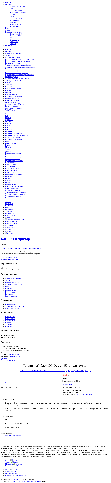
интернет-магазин (34, 481)
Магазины (9, 464)
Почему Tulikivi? (16, 34)
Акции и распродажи (17, 6)
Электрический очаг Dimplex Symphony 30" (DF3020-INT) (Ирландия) (68, 371)
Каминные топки (16, 18)
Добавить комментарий (14, 435)
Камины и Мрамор (19, 481)
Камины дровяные (16, 10)
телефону (49, 456)
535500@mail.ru (14, 354)
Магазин (8, 5)
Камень (12, 14)
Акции (7, 30)
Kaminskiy (14, 479)
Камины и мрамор (15, 239)
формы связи (35, 456)
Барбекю (13, 16)
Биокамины (14, 22)
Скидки (8, 462)
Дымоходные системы (18, 12)
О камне (13, 44)
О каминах (14, 42)
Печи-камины (15, 20)
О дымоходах (14, 40)
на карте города (14, 356)
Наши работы (10, 28)
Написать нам (10, 466)
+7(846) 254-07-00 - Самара (32, 248)
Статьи (7, 460)
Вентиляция (14, 26)
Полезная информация (13, 32)
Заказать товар (69, 384)
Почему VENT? (15, 36)
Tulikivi (12, 8)
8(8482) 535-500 (10, 352)
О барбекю (14, 38)
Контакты (8, 46)
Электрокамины (16, 24)
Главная (8, 3)
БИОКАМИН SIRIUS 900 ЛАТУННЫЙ (32, 371)
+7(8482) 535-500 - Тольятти (11, 248)
